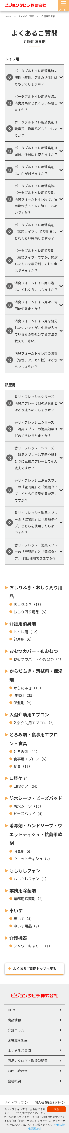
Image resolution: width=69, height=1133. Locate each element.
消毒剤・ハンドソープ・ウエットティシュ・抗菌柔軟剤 (35, 834)
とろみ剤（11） (26, 751)
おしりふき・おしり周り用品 (35, 591)
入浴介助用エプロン (29, 714)
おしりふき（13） (28, 604)
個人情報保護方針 (48, 1102)
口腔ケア (18, 778)
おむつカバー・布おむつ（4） (38, 659)
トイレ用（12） (26, 631)
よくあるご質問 (19, 1050)
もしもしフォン (24, 870)
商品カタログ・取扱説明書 (27, 1060)
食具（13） (22, 766)
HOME (12, 1009)
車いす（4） (23, 918)
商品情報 (14, 1019)
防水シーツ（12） (28, 806)
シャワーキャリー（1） (32, 946)
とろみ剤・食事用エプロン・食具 (33, 739)
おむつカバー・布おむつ (33, 651)
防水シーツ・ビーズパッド (35, 798)
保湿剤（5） (23, 702)
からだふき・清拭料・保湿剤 (35, 675)
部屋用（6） (23, 639)
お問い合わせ (18, 1070)
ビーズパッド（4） (29, 813)
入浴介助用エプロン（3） (34, 722)
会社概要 (14, 1080)
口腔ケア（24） (26, 786)
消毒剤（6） (23, 851)
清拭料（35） (24, 695)
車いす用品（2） (27, 926)
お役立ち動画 (18, 1040)
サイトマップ (14, 1102)
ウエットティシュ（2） (32, 858)
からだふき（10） (28, 688)
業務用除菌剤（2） (29, 898)
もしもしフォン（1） (31, 878)
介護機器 (18, 937)
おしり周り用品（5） (31, 611)
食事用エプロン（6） (31, 758)
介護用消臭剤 (22, 623)
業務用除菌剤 (22, 890)
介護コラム (16, 1030)
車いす (16, 910)
